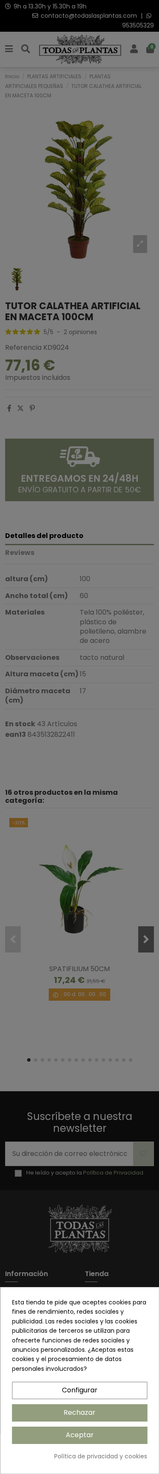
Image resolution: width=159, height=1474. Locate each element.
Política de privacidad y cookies (100, 1456)
